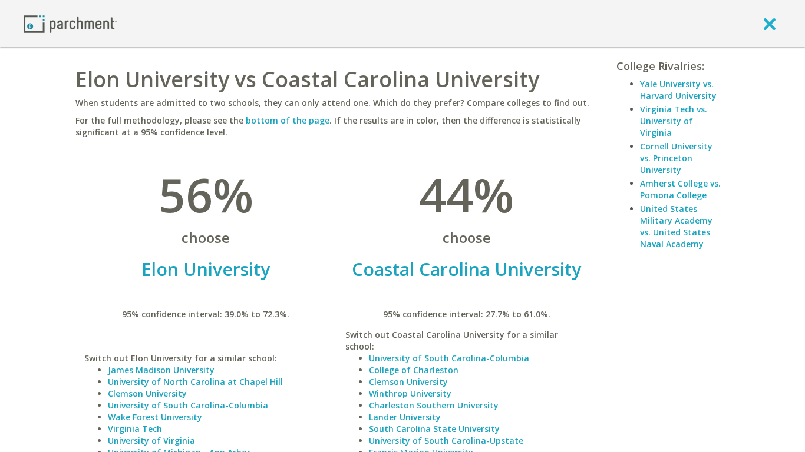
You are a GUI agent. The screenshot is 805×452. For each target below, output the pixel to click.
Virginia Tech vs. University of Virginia (673, 121)
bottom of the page (287, 120)
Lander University (405, 417)
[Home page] (70, 23)
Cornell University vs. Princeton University (676, 158)
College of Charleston (413, 369)
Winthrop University (410, 393)
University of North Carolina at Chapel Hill (195, 381)
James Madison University (161, 369)
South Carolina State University (434, 428)
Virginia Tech (135, 428)
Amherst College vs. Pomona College (680, 189)
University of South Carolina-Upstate (446, 440)
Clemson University (147, 393)
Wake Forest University (155, 417)
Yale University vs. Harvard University (678, 89)
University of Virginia (151, 440)
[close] (769, 23)
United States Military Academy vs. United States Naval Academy (676, 226)
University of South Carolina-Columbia (188, 405)
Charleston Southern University (434, 405)
